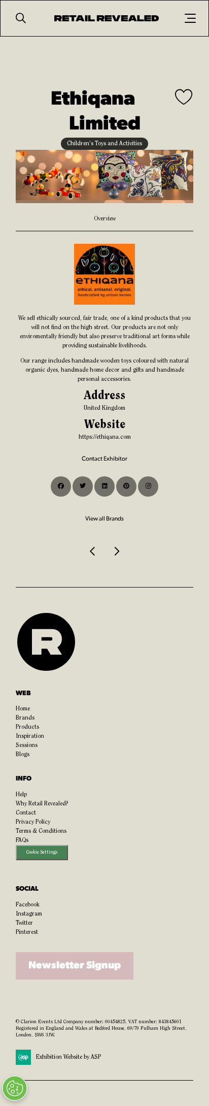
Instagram (29, 914)
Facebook (28, 905)
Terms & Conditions (41, 831)
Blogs (22, 755)
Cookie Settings (41, 852)
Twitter (24, 923)
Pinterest (27, 932)
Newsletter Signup (74, 966)
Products (27, 727)
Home (23, 709)
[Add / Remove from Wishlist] (184, 98)
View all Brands (104, 519)
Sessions (27, 745)
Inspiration (30, 736)
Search (20, 18)
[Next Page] (116, 551)
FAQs (22, 840)
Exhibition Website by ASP (68, 1057)
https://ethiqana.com (105, 437)
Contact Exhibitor (104, 459)
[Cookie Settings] (14, 1088)
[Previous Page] (93, 551)
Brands (25, 718)
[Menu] (190, 18)
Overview (105, 219)
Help (21, 795)
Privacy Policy (33, 822)
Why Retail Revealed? (42, 804)
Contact (26, 813)
